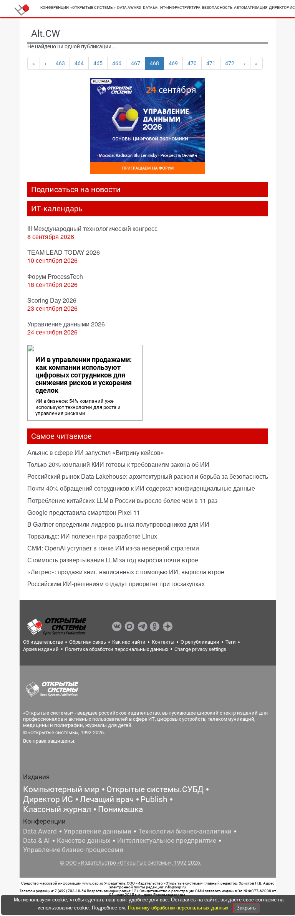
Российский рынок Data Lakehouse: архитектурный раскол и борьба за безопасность (147, 476)
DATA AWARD (129, 7)
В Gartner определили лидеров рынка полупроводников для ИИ (118, 524)
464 (79, 63)
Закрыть (246, 908)
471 (210, 63)
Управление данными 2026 (66, 324)
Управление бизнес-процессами (73, 849)
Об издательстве (43, 642)
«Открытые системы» (93, 7)
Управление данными (97, 831)
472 (229, 63)
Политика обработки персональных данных (116, 649)
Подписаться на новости (76, 189)
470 (192, 63)
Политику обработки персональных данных (179, 908)
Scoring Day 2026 (51, 300)
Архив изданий (41, 649)
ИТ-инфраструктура (180, 7)
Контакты (163, 642)
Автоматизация (250, 7)
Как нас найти (129, 642)
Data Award (40, 831)
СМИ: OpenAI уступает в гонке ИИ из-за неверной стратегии (113, 548)
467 (135, 63)
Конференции (54, 7)
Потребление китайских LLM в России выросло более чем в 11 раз (122, 500)
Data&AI (151, 7)
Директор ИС (48, 799)
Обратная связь (87, 642)
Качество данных (83, 840)
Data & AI (36, 840)
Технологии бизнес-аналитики (185, 831)
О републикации (200, 642)
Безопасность (217, 7)
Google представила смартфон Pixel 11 (83, 512)
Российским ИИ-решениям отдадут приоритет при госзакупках (116, 583)
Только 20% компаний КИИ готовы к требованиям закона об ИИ (118, 464)
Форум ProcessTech (55, 276)
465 (98, 63)
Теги (230, 642)
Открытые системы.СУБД (155, 789)
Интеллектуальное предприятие (166, 840)
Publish (154, 799)
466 (116, 63)
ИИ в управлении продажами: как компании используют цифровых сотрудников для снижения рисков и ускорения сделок (83, 375)
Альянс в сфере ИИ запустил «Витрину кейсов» (95, 452)
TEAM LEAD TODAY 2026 (63, 252)
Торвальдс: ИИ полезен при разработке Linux (92, 536)
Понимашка (120, 809)
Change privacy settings (200, 649)
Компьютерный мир (61, 789)
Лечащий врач (107, 799)
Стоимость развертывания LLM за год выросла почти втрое (112, 559)
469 (173, 63)
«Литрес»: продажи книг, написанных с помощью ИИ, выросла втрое (125, 571)
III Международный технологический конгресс (92, 228)
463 (60, 63)
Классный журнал (57, 809)
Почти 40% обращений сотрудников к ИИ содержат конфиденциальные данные (141, 488)
